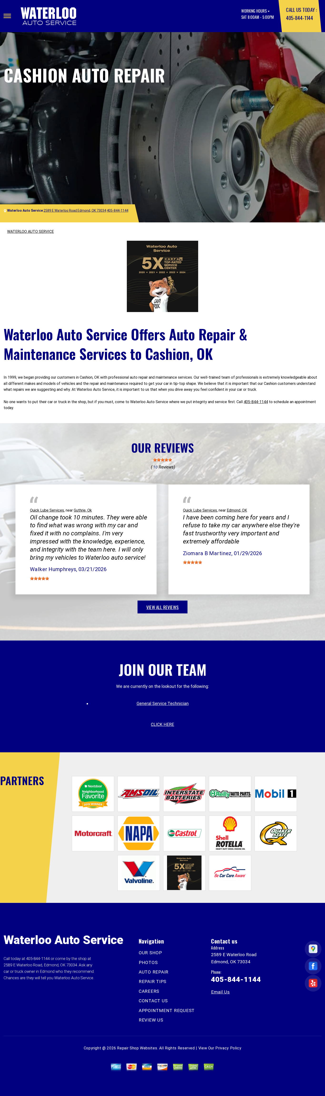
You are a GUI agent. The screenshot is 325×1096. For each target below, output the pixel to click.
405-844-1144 (299, 17)
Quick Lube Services (47, 510)
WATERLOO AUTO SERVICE (30, 231)
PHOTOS (148, 962)
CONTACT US (153, 1000)
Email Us (220, 992)
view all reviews (162, 607)
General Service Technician (163, 703)
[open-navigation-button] (7, 16)
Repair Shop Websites (137, 1048)
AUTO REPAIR (153, 972)
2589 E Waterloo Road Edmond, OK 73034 (75, 210)
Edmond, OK (237, 510)
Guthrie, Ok (83, 510)
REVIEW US (151, 1020)
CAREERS (149, 991)
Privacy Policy (228, 1048)
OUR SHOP (150, 952)
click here (162, 724)
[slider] (162, 460)
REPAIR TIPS (152, 981)
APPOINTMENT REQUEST (167, 1010)
